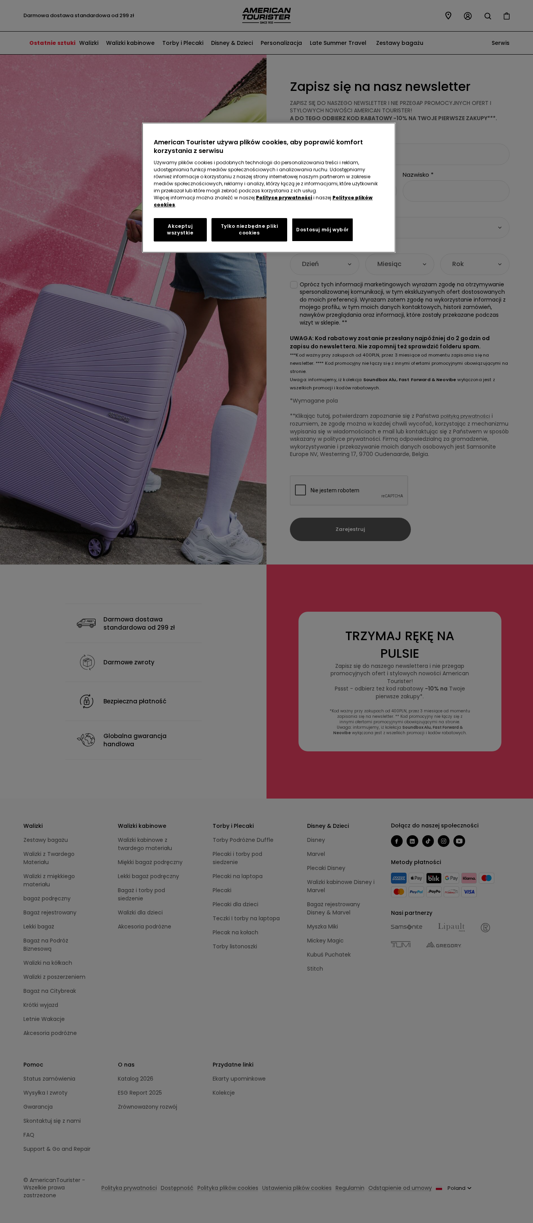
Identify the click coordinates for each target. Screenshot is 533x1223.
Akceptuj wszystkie (180, 229)
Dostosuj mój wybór (322, 229)
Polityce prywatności (284, 197)
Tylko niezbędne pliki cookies (249, 229)
